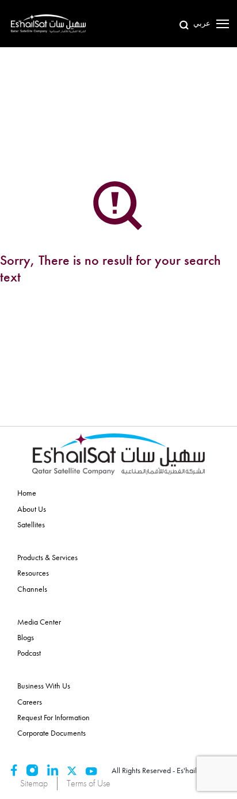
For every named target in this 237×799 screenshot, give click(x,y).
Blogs (25, 637)
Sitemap (34, 783)
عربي (202, 23)
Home (26, 493)
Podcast (29, 653)
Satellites (31, 524)
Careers (29, 702)
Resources (33, 573)
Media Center (39, 622)
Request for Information (53, 717)
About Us (31, 509)
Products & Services (47, 557)
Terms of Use (88, 783)
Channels (32, 589)
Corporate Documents (51, 733)
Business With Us (43, 685)
